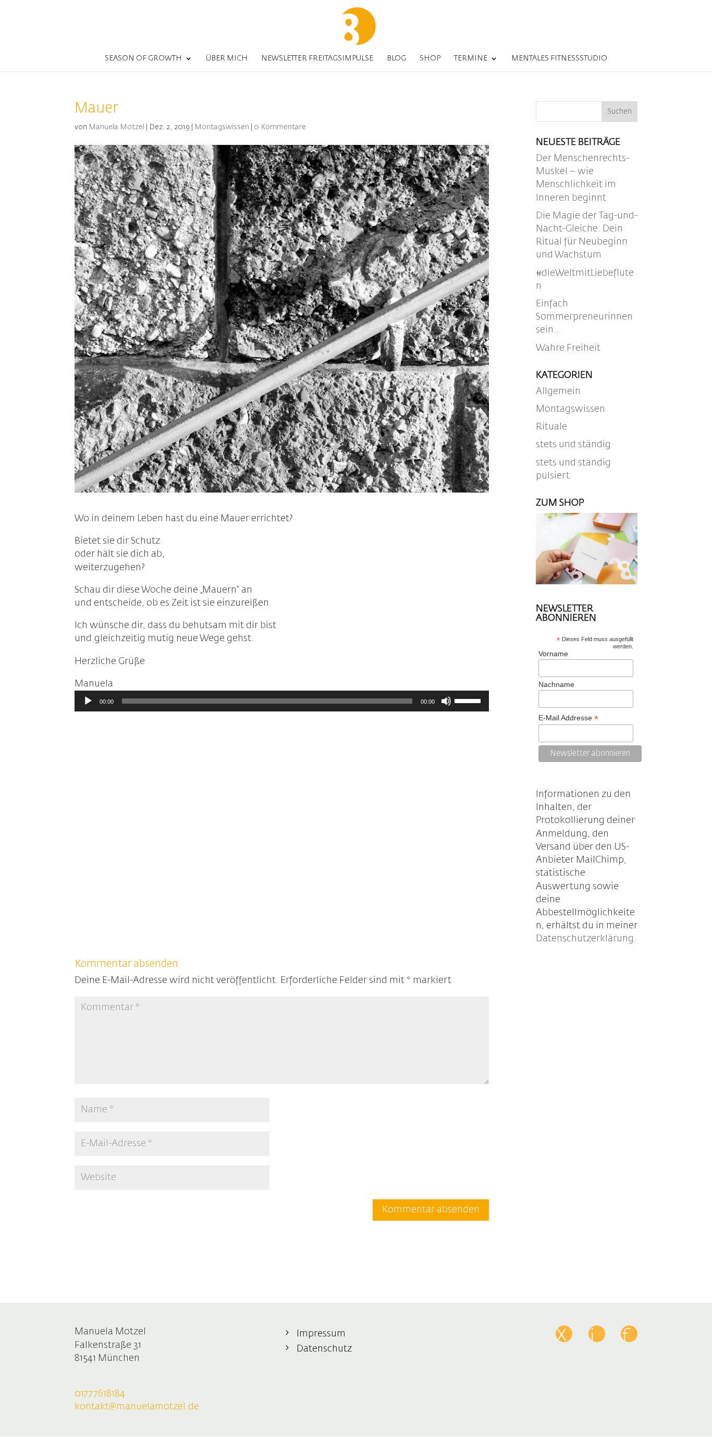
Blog (396, 58)
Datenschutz (324, 1349)
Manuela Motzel (116, 127)
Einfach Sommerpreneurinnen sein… (584, 317)
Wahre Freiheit (568, 348)
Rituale (551, 427)
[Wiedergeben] (88, 701)
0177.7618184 (100, 1393)
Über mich (227, 58)
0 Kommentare (280, 127)
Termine (470, 58)
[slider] (469, 700)
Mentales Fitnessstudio (559, 58)
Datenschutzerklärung (585, 938)
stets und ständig (573, 444)
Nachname (556, 684)
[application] (282, 701)
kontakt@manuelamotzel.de (137, 1406)
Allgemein (558, 391)
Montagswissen (221, 127)
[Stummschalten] (446, 701)
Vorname (553, 653)
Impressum (321, 1333)
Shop (430, 58)
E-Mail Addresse (568, 718)
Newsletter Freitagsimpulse (317, 58)
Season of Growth (143, 58)
